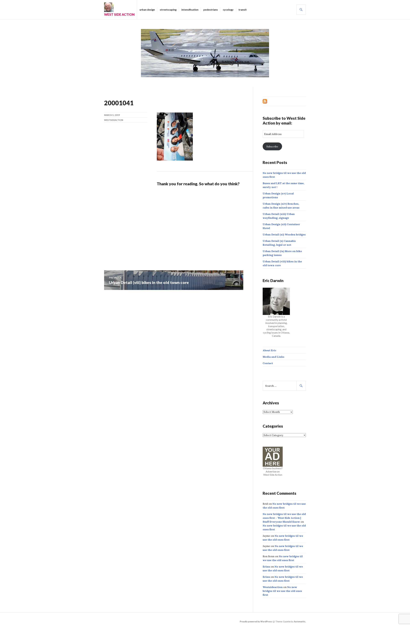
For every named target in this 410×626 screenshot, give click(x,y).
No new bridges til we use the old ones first (282, 590)
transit (242, 9)
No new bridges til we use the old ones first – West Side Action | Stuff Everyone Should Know (284, 517)
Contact (268, 363)
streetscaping (168, 9)
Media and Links (273, 356)
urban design (147, 9)
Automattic (299, 621)
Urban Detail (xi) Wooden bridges (284, 234)
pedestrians (210, 9)
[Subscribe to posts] (265, 101)
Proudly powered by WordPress (256, 621)
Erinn (266, 566)
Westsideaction (113, 120)
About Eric (269, 350)
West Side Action (119, 14)
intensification (189, 9)
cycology (228, 9)
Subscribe (272, 146)
